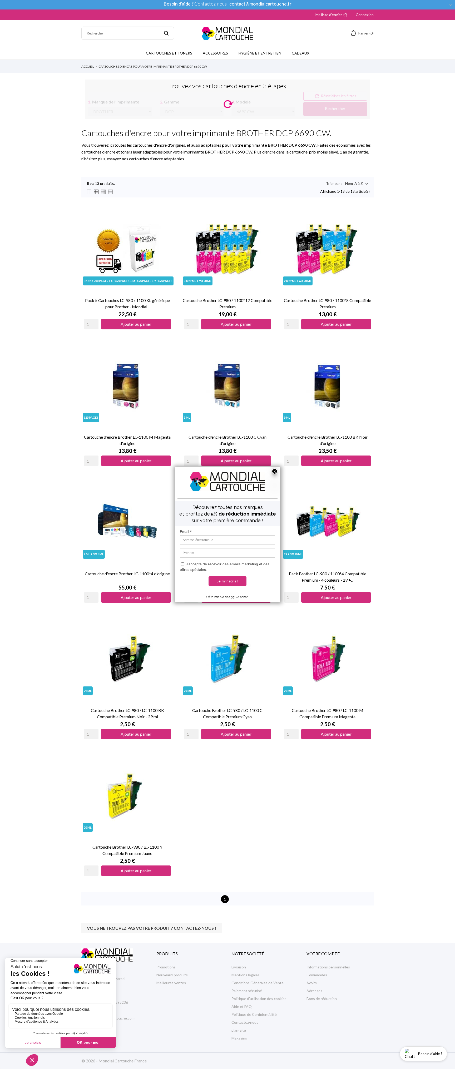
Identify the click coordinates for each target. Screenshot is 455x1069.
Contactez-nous (244, 1022)
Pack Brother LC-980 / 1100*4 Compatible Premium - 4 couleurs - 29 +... (327, 576)
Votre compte (323, 953)
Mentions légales (245, 975)
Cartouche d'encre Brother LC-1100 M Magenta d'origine (127, 440)
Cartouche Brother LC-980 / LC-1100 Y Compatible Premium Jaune (127, 850)
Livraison (238, 967)
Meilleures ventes (171, 983)
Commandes (316, 975)
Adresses (314, 990)
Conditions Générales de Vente (257, 983)
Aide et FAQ (241, 1006)
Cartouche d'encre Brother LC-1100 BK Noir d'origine (328, 440)
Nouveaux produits (172, 975)
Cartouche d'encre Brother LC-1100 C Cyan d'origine (227, 440)
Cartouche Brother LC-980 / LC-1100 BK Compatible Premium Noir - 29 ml (127, 713)
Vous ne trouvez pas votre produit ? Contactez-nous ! (151, 928)
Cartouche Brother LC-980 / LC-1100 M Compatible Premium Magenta (327, 713)
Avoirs (311, 983)
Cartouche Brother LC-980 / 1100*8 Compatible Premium (327, 303)
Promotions (166, 967)
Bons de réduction (321, 998)
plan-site (238, 1030)
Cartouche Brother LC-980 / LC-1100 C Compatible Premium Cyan (227, 713)
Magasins (239, 1038)
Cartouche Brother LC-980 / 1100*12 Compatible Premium (227, 303)
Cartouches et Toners (169, 53)
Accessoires (215, 53)
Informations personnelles (328, 967)
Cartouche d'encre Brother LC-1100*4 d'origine (127, 573)
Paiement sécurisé (246, 990)
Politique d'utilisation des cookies (258, 998)
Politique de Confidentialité (254, 1014)
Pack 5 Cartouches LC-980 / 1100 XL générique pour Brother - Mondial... (127, 303)
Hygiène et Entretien (260, 53)
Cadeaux (300, 53)
